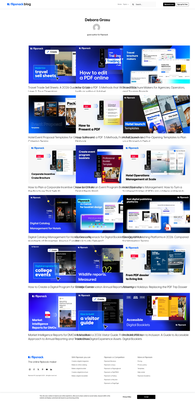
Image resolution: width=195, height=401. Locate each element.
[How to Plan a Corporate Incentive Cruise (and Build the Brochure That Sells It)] (62, 164)
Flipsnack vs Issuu (109, 365)
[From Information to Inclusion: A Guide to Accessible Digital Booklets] (156, 312)
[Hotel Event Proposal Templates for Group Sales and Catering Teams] (62, 114)
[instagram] (29, 369)
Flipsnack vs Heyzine (110, 379)
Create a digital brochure (80, 372)
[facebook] (34, 369)
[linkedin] (51, 369)
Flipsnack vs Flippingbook (112, 368)
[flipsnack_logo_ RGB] (35, 357)
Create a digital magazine (80, 361)
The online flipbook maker (42, 361)
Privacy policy (142, 365)
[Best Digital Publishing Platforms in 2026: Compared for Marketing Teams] (156, 214)
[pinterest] (42, 369)
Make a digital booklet (79, 368)
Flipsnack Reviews (110, 361)
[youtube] (46, 369)
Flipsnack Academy (144, 376)
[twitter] (38, 369)
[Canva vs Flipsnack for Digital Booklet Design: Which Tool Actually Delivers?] (109, 214)
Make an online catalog (79, 365)
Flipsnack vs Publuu (110, 376)
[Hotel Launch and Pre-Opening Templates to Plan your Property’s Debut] (156, 114)
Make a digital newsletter (80, 376)
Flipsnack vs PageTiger (111, 383)
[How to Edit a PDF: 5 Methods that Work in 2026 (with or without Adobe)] (109, 65)
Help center (141, 372)
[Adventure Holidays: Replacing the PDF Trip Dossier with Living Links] (156, 264)
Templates (141, 368)
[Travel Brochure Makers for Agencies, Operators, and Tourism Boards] (156, 65)
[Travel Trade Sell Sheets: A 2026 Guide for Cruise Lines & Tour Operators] (62, 65)
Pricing (140, 361)
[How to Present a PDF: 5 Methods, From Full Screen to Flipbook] (109, 114)
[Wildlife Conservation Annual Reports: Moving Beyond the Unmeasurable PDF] (109, 264)
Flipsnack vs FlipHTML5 (111, 372)
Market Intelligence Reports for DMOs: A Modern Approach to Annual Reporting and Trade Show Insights (59, 339)
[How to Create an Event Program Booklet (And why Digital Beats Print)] (109, 164)
